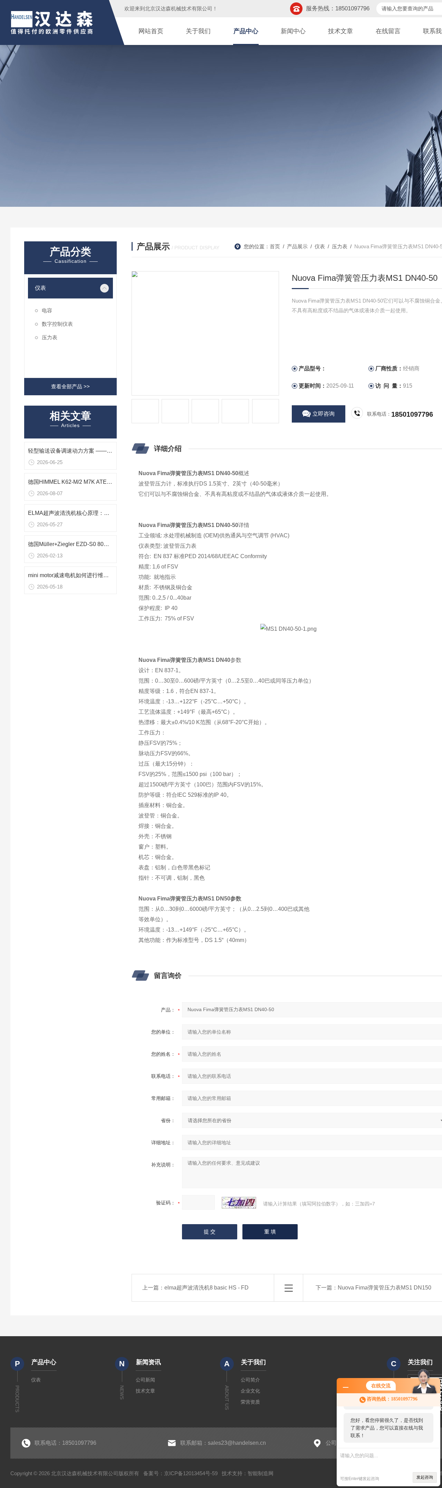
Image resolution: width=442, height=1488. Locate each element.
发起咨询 (424, 1477)
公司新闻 (145, 1380)
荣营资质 (250, 1402)
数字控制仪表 (57, 324)
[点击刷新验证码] (239, 1203)
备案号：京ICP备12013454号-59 (180, 1473)
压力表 (49, 337)
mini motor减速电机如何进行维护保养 (74, 575)
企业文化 (250, 1391)
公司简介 (250, 1380)
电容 (47, 310)
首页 (275, 246)
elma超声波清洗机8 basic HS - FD (206, 1288)
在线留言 (388, 31)
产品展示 (297, 246)
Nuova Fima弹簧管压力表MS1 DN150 (384, 1288)
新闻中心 (293, 31)
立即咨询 (324, 414)
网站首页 (150, 31)
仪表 (40, 288)
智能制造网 (260, 1473)
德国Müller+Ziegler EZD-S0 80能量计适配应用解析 (90, 544)
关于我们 (198, 31)
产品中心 (245, 31)
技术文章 (340, 31)
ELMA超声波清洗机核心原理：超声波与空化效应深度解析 (99, 513)
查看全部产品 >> (70, 386)
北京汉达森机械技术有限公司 (178, 8)
